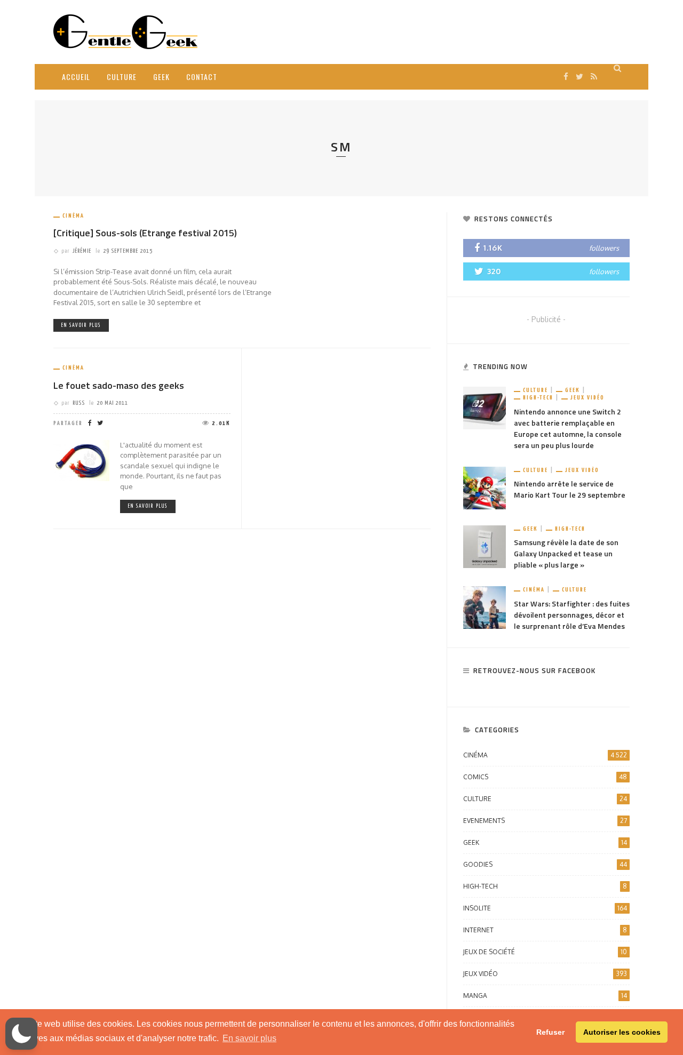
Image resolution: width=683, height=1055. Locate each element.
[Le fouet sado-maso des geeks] (81, 459)
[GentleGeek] (125, 31)
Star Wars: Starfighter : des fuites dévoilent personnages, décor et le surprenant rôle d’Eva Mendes (572, 615)
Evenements (545, 821)
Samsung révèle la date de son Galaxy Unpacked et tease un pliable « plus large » (566, 553)
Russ (79, 403)
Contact (201, 76)
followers (604, 248)
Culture (122, 76)
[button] (21, 1034)
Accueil (76, 76)
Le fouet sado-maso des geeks (118, 385)
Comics (545, 777)
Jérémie (82, 251)
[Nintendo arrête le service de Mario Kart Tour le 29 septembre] (484, 487)
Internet (545, 930)
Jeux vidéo (587, 398)
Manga (545, 996)
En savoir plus (81, 325)
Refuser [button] (550, 1032)
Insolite (545, 908)
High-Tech (538, 398)
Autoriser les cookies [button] (622, 1032)
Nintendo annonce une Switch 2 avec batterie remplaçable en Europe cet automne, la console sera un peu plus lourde (568, 428)
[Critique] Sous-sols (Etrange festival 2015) (145, 233)
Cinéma (73, 216)
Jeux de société (545, 952)
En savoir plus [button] (249, 1038)
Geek (161, 76)
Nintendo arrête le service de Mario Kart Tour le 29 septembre (569, 489)
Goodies (545, 864)
